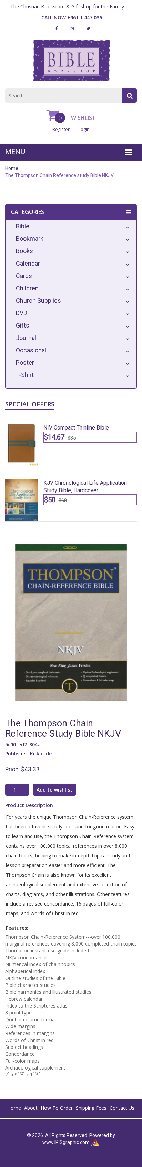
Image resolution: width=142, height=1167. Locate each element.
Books (24, 251)
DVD (21, 313)
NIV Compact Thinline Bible (76, 427)
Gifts (22, 325)
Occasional (31, 350)
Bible (22, 226)
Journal (26, 337)
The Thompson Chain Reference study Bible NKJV (59, 175)
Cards (24, 275)
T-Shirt (25, 375)
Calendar (28, 263)
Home (11, 168)
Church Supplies (38, 300)
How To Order (57, 1108)
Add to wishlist (54, 789)
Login (84, 129)
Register (61, 129)
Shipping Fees (91, 1108)
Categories (27, 212)
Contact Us (122, 1108)
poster (25, 362)
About (31, 1108)
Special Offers (29, 404)
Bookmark (29, 238)
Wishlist (83, 118)
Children (27, 288)
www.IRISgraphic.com (66, 1142)
